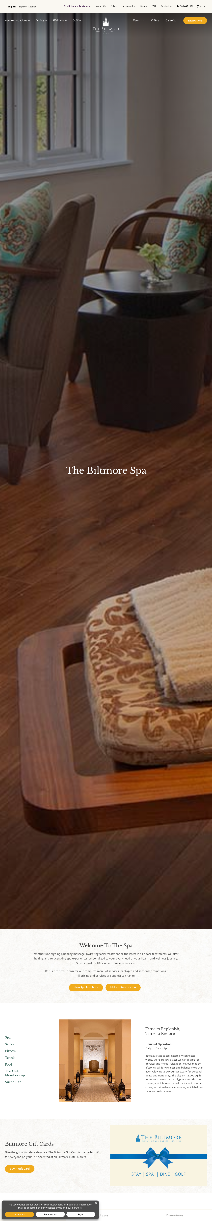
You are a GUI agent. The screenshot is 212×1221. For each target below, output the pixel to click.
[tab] (101, 1215)
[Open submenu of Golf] (79, 20)
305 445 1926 (186, 6)
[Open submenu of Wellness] (65, 20)
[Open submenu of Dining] (45, 20)
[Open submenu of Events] (142, 20)
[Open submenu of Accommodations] (28, 20)
